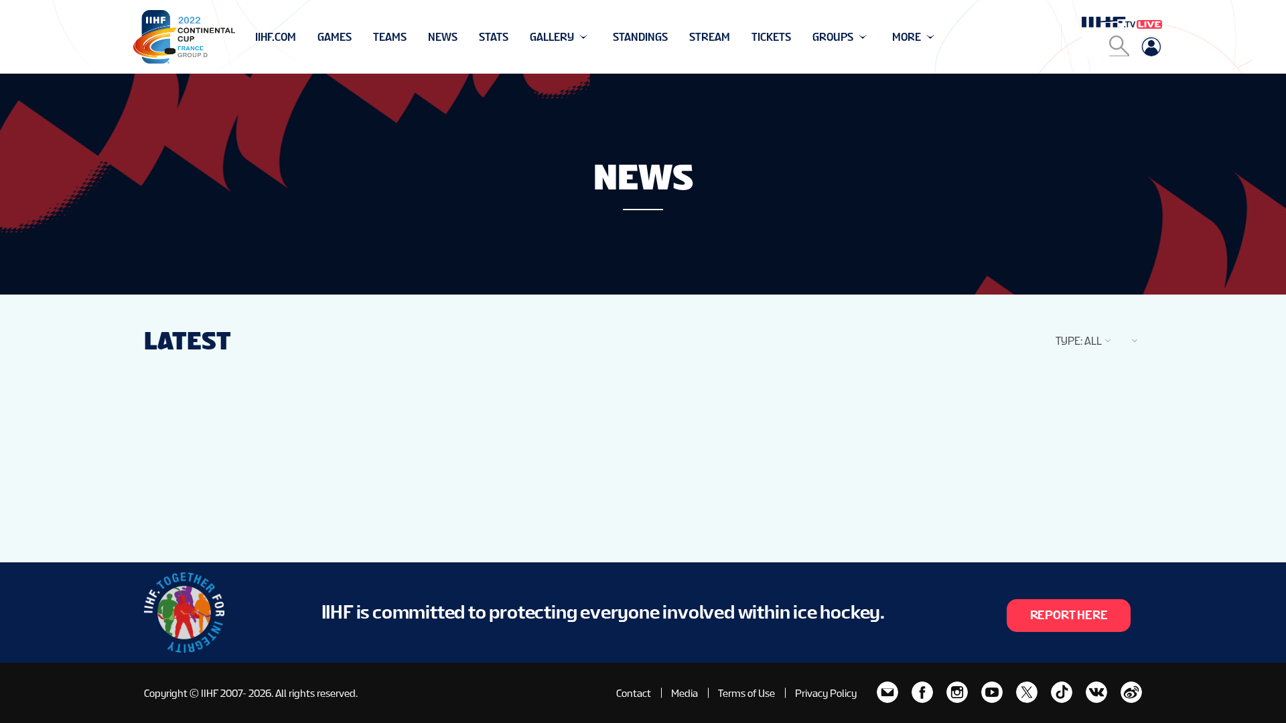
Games (334, 37)
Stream (709, 37)
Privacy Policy (826, 693)
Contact (633, 693)
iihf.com (275, 37)
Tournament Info (302, 37)
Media (684, 693)
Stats (493, 37)
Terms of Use (746, 693)
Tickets (771, 37)
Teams (390, 37)
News (442, 37)
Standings (640, 37)
